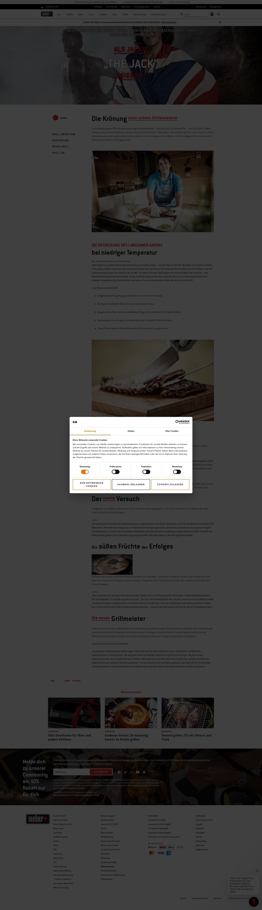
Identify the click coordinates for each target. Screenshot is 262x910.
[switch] (116, 472)
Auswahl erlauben (131, 484)
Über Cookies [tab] (171, 431)
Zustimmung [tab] (90, 431)
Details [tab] (131, 431)
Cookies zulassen (170, 484)
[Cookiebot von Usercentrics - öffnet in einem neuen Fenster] (177, 422)
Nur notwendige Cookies (92, 484)
